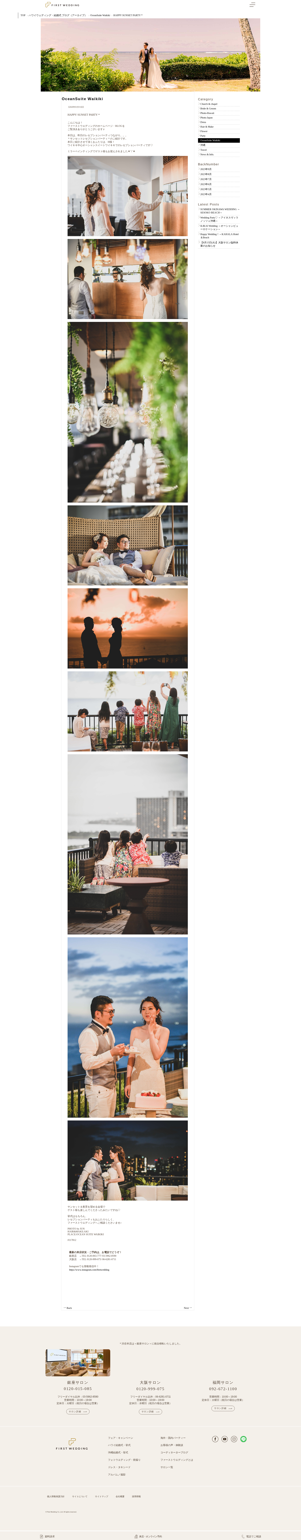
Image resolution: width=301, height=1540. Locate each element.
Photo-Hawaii (207, 113)
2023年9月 (206, 169)
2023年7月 (206, 179)
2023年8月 (206, 174)
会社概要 (120, 1496)
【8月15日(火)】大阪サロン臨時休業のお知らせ (219, 244)
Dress (203, 122)
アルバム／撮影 (117, 1474)
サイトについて (79, 1496)
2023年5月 (206, 189)
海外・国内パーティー (173, 1438)
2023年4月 (206, 194)
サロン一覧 (167, 1467)
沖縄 (202, 145)
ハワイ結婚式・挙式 (119, 1445)
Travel (203, 150)
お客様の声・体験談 (172, 1445)
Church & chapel (208, 104)
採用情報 (136, 1496)
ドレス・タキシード (119, 1467)
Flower (203, 131)
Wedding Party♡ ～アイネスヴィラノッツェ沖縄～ (219, 219)
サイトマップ (101, 1496)
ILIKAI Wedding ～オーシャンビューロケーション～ (219, 228)
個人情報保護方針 (56, 1496)
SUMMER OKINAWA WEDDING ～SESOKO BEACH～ (220, 211)
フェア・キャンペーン (120, 1438)
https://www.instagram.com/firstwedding (89, 1269)
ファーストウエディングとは (177, 1460)
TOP (23, 15)
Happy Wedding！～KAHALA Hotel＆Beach (219, 236)
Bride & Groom (208, 108)
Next (186, 1308)
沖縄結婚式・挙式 (118, 1452)
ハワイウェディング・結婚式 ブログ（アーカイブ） (58, 15)
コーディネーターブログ (174, 1452)
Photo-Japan (206, 117)
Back (69, 1308)
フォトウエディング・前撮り (124, 1460)
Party (203, 135)
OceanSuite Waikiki (100, 15)
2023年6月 (206, 184)
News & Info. (207, 154)
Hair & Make (207, 126)
